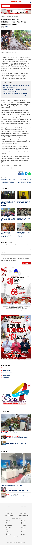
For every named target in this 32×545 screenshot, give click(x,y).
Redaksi (23, 509)
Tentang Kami (8, 513)
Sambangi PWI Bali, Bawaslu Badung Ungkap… (17, 437)
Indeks (8, 506)
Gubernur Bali (6, 377)
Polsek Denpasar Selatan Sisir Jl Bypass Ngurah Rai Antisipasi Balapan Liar (23, 218)
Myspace (24, 529)
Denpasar (8, 436)
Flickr (24, 534)
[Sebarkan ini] (19, 173)
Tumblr (24, 523)
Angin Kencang (5, 165)
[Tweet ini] (22, 173)
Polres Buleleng (7, 372)
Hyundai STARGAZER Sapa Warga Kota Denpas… (18, 496)
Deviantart (9, 529)
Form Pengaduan (8, 515)
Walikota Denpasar (6, 168)
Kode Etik (23, 506)
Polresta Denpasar (8, 370)
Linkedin (24, 527)
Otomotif (3, 484)
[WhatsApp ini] (29, 173)
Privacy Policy (8, 511)
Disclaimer (23, 511)
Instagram (9, 527)
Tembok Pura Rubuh (16, 165)
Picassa (9, 534)
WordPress (24, 525)
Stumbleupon (9, 525)
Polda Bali (6, 367)
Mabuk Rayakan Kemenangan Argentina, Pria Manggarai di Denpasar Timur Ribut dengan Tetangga (8, 202)
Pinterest (9, 523)
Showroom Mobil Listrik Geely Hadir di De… (11, 485)
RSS (17, 536)
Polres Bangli (6, 375)
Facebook (9, 520)
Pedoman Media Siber (23, 515)
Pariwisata (12, 442)
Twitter (24, 520)
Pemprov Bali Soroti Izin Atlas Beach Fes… (16, 443)
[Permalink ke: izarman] (2, 27)
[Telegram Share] (26, 173)
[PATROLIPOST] (16, 2)
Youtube (24, 532)
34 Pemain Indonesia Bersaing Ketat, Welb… (17, 490)
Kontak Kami (23, 513)
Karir (8, 509)
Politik (12, 436)
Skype (9, 532)
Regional (7, 431)
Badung (3, 431)
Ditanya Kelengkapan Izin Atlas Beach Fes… (11, 432)
